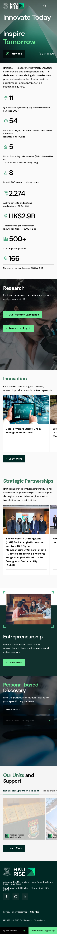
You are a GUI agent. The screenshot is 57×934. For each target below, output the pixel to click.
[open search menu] (44, 6)
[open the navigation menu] (52, 6)
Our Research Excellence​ (24, 314)
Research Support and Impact (21, 790)
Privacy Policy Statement (15, 911)
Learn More (15, 458)
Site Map (34, 911)
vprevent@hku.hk (19, 888)
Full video (16, 53)
